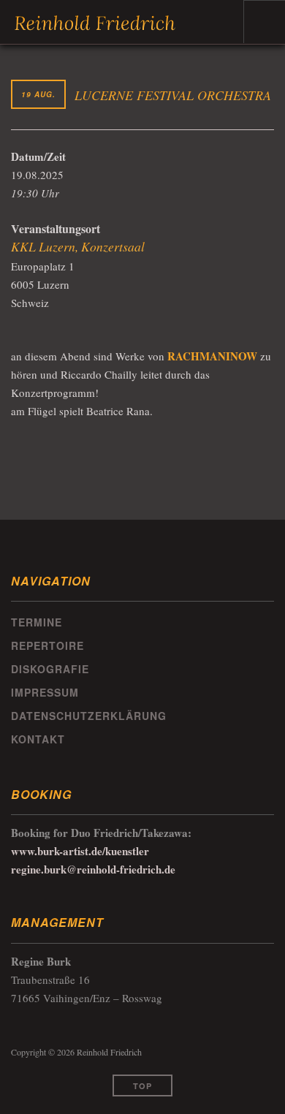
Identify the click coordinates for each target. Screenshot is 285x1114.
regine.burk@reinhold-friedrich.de (93, 869)
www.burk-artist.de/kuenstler (80, 851)
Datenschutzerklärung (89, 715)
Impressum (45, 692)
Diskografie (50, 669)
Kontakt (38, 739)
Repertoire (47, 645)
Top (142, 1085)
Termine (36, 622)
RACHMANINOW (212, 356)
